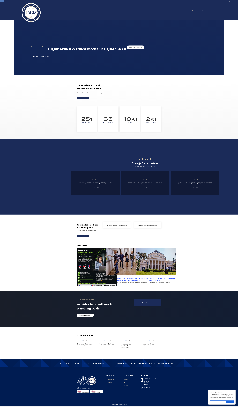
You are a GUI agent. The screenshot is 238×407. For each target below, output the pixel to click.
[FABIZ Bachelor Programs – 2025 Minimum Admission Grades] (126, 261)
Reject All (222, 401)
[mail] (149, 388)
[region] (222, 397)
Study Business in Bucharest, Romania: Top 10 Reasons (155, 279)
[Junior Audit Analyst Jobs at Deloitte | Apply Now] (97, 268)
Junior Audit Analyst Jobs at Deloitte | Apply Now (221, 1)
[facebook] (144, 388)
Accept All (230, 401)
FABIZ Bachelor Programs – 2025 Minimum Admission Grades (126, 279)
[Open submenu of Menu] (198, 11)
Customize (214, 401)
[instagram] (142, 388)
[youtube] (147, 388)
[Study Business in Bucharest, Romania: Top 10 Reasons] (156, 261)
